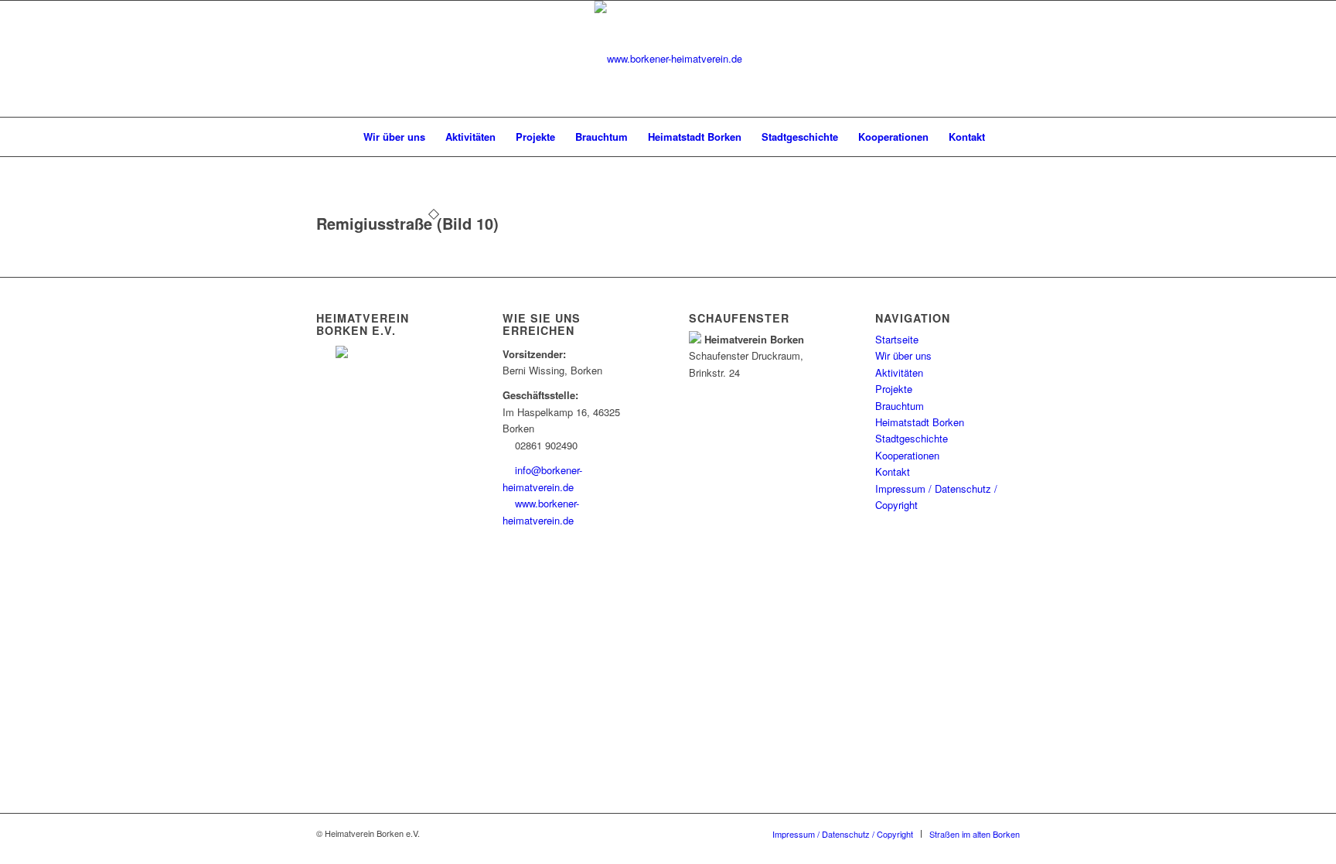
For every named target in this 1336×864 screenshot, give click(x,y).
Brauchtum (899, 405)
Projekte (893, 388)
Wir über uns (903, 355)
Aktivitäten (899, 372)
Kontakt (892, 471)
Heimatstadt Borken (919, 422)
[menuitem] (337, 137)
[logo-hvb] (668, 59)
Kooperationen (907, 455)
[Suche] (1005, 137)
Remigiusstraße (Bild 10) (407, 223)
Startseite (896, 339)
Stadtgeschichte (911, 438)
